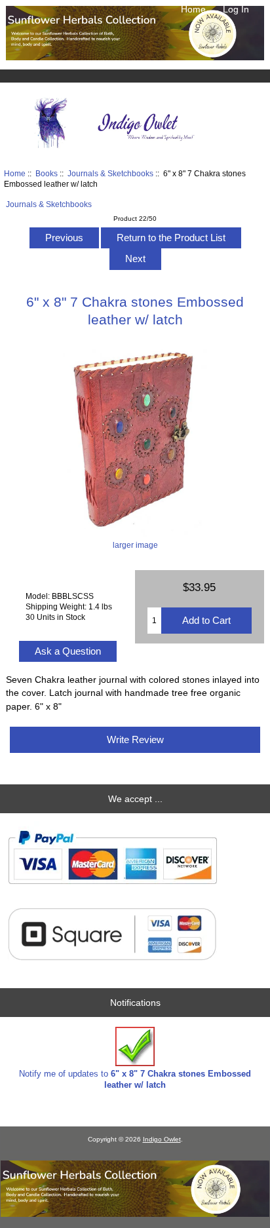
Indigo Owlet (162, 1139)
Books (46, 173)
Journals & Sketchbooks (110, 173)
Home (193, 9)
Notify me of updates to (135, 1079)
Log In (236, 9)
